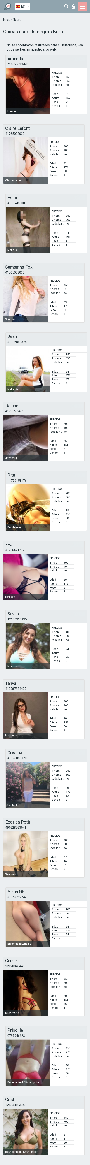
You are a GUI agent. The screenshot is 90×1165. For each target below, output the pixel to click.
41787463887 (17, 203)
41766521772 (14, 550)
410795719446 (17, 64)
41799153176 (17, 481)
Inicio (7, 19)
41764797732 (17, 897)
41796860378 (17, 342)
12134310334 (14, 1105)
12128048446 (14, 966)
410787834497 (15, 689)
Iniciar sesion (74, 5)
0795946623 (16, 1036)
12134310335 (17, 619)
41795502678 (14, 411)
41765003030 (14, 134)
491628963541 (15, 827)
